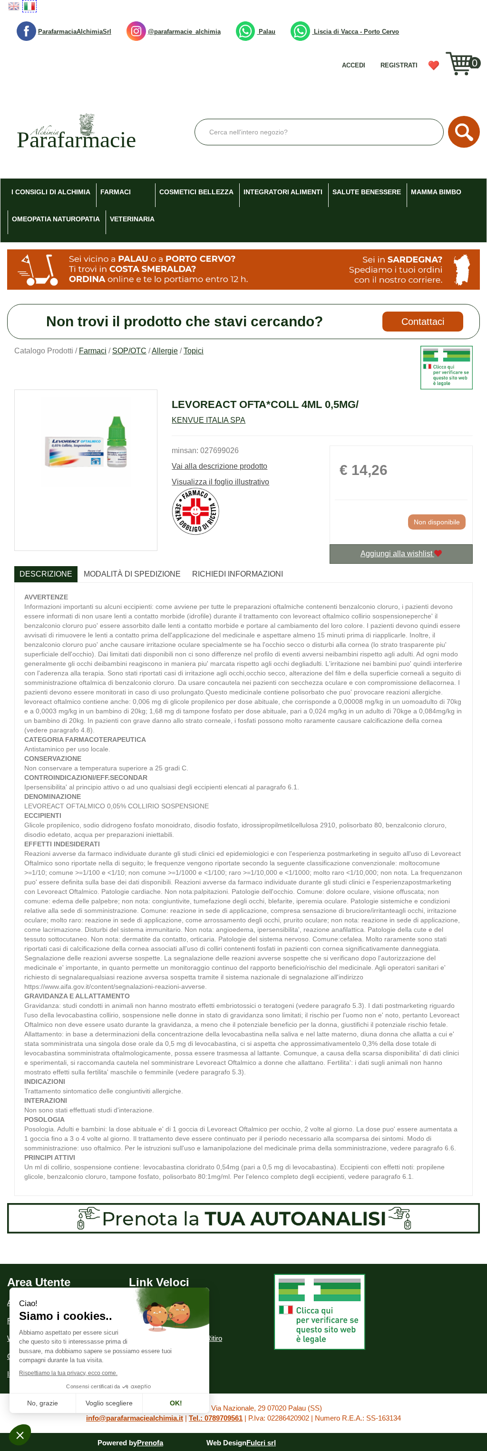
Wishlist (437, 68)
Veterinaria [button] (132, 219)
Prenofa (150, 1443)
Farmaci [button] (115, 192)
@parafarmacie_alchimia (184, 31)
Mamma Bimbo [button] (436, 192)
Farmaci (93, 351)
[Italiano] (29, 6)
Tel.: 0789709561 (216, 1418)
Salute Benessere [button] (366, 192)
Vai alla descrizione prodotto (219, 466)
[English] (13, 6)
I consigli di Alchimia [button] (50, 192)
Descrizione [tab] (45, 574)
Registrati (399, 65)
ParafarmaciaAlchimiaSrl (74, 31)
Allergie (165, 351)
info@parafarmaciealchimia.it (134, 1418)
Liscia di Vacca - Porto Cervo (355, 31)
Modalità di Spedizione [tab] (132, 574)
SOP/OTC (129, 351)
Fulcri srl (261, 1443)
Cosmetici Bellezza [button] (196, 192)
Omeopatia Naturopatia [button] (56, 219)
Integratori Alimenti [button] (283, 192)
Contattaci (422, 321)
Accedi (353, 65)
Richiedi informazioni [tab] (237, 574)
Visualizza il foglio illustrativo (220, 482)
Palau (266, 31)
